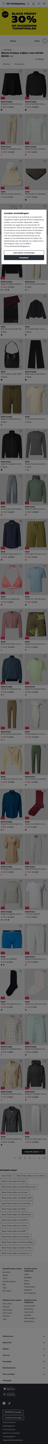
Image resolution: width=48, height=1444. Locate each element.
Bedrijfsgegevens (23, 246)
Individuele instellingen (24, 253)
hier (21, 244)
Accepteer (24, 258)
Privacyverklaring (10, 246)
